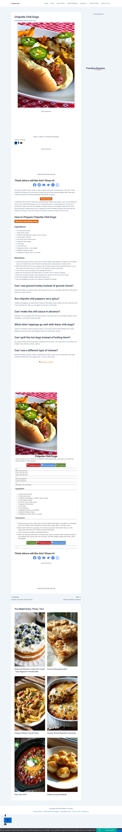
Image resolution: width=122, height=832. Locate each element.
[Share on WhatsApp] (57, 185)
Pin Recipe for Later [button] (34, 465)
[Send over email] (21, 143)
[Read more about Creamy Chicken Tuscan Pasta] (30, 703)
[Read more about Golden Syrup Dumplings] (62, 765)
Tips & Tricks (61, 3)
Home (46, 3)
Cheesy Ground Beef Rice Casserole (61, 733)
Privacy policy (110, 830)
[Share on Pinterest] (39, 185)
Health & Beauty (72, 3)
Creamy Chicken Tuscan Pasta (27, 733)
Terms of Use (105, 3)
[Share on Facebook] (18, 143)
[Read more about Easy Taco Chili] (30, 765)
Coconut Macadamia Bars (57, 669)
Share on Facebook (49, 465)
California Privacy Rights (51, 811)
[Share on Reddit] (53, 185)
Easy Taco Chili (20, 794)
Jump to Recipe (46, 199)
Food (52, 3)
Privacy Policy (94, 3)
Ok (100, 830)
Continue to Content (46, 362)
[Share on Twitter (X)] (48, 185)
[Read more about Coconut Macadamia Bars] (62, 639)
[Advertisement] (46, 124)
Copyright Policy (65, 811)
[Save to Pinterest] (16, 143)
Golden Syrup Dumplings (57, 794)
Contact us (83, 3)
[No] (119, 830)
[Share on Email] (43, 185)
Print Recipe (61, 465)
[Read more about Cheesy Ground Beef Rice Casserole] (62, 703)
